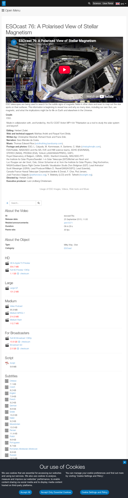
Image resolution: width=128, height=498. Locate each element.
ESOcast (68, 248)
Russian (13, 455)
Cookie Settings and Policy (95, 492)
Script (12, 363)
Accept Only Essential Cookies (56, 492)
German (13, 405)
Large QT (14, 288)
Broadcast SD (16, 345)
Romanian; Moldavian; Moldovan (23, 449)
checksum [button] (24, 273)
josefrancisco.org (38, 174)
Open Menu (12, 10)
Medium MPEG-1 (17, 313)
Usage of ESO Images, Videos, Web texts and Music (64, 189)
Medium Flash (16, 320)
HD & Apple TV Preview (20, 263)
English (13, 393)
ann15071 (68, 223)
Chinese (13, 381)
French (12, 399)
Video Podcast (16, 306)
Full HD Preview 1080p (20, 270)
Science (97, 3)
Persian (13, 430)
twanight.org (86, 174)
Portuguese (15, 442)
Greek (12, 412)
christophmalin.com (91, 146)
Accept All (25, 492)
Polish (12, 436)
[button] (18, 273)
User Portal (108, 3)
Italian (12, 418)
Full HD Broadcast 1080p (21, 338)
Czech (12, 387)
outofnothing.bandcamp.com (48, 143)
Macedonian (15, 424)
